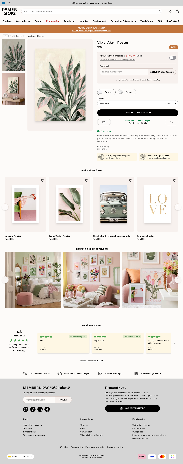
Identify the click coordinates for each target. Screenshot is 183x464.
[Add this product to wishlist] (171, 122)
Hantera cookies (140, 438)
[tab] (170, 11)
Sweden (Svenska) (20, 456)
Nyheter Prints (30, 431)
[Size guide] (104, 122)
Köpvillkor (64, 447)
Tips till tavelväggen (32, 425)
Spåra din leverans (141, 425)
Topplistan (28, 428)
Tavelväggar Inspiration (34, 435)
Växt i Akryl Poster (36, 36)
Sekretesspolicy (153, 80)
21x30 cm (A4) (18, 36)
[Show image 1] (13, 55)
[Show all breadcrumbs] (5, 36)
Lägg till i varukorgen (138, 113)
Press (82, 428)
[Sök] (159, 11)
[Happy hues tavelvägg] (150, 280)
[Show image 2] (13, 89)
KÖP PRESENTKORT (135, 408)
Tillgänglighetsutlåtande (91, 435)
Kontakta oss (138, 428)
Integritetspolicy (115, 447)
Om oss (84, 425)
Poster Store (98, 455)
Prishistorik (104, 66)
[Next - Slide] (177, 206)
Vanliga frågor (138, 431)
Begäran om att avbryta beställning (149, 435)
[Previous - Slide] (5, 206)
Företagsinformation (95, 447)
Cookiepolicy (77, 447)
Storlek (100, 98)
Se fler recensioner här (91, 360)
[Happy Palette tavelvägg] (91, 280)
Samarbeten (86, 431)
